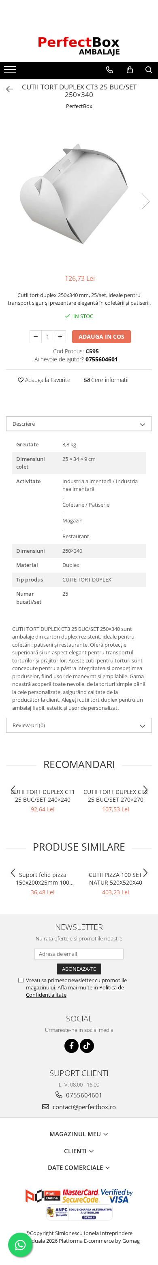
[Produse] (11, 72)
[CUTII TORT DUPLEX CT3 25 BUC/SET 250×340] (79, 193)
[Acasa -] (79, 46)
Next (145, 201)
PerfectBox (79, 106)
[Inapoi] (6, 89)
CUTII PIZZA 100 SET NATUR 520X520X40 (115, 878)
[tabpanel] (79, 193)
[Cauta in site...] (149, 70)
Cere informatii (109, 380)
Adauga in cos (101, 336)
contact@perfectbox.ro (83, 1107)
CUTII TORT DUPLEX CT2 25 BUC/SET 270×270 (115, 795)
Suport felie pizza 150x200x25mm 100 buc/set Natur (42, 878)
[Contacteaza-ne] (109, 70)
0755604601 (83, 1095)
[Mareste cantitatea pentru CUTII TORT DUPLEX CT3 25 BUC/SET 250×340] (60, 336)
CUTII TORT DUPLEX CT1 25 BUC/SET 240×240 (43, 795)
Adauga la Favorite (46, 380)
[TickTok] (87, 1046)
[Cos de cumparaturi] (130, 70)
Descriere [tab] (24, 423)
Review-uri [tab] (29, 725)
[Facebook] (71, 1046)
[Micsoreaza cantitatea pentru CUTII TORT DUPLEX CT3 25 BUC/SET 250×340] (36, 336)
